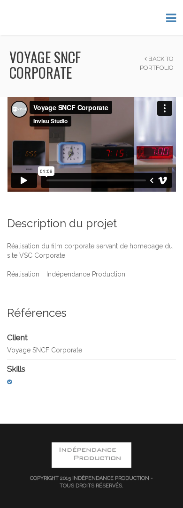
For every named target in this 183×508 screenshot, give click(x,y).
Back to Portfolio (157, 63)
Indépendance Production (110, 478)
